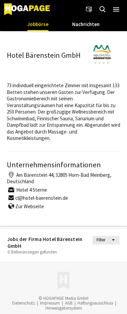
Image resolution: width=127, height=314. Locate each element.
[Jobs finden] (102, 9)
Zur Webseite (29, 206)
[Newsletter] (89, 9)
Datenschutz (23, 303)
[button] (116, 9)
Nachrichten (86, 24)
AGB (68, 303)
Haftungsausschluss (95, 303)
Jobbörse (37, 24)
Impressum (50, 303)
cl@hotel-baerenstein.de (41, 198)
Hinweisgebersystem (63, 308)
